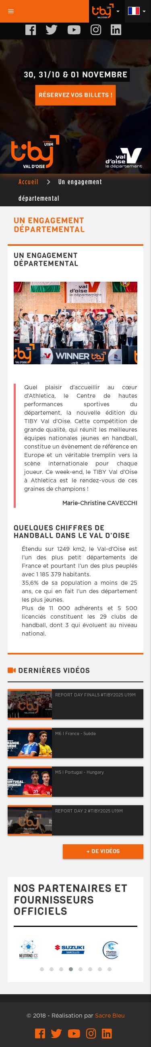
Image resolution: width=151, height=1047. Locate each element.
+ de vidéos (103, 851)
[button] (42, 969)
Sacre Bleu (110, 1016)
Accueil (29, 181)
